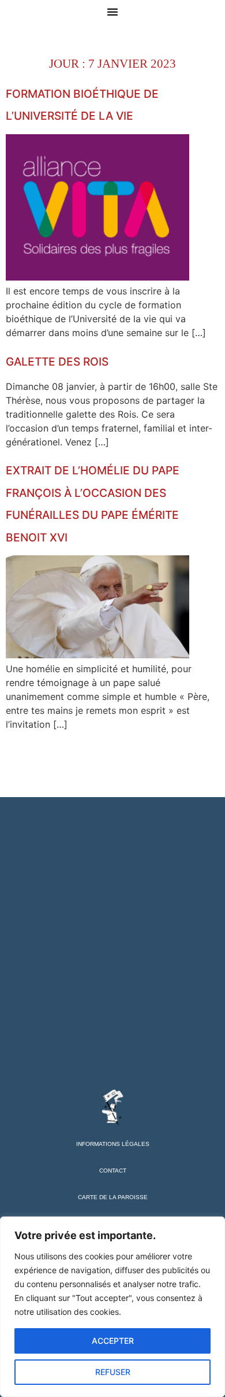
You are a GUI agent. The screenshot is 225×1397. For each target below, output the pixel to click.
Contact (112, 1170)
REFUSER (112, 1372)
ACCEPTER (113, 1341)
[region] (112, 1307)
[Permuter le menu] (112, 11)
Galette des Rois (57, 361)
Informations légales (112, 1144)
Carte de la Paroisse (113, 1197)
